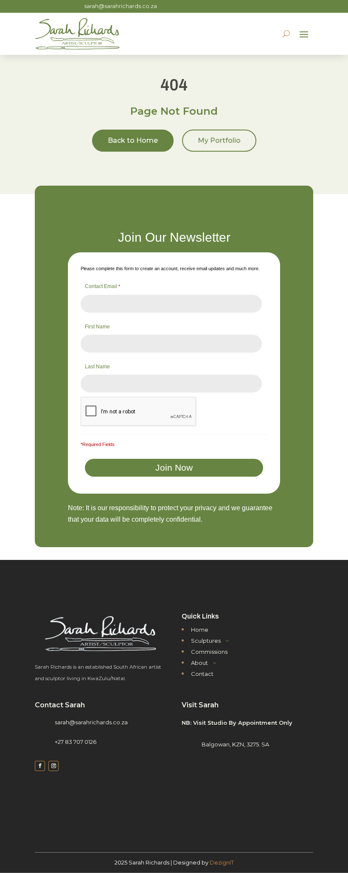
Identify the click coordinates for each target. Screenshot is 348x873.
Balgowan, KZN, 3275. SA (235, 744)
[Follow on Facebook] (40, 766)
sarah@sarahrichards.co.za (120, 6)
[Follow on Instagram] (53, 766)
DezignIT (222, 862)
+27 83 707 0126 (75, 741)
